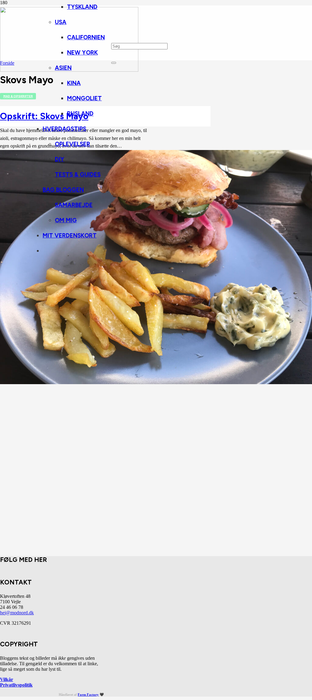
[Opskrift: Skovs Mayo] (156, 382)
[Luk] (113, 63)
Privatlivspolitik (16, 685)
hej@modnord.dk (17, 612)
